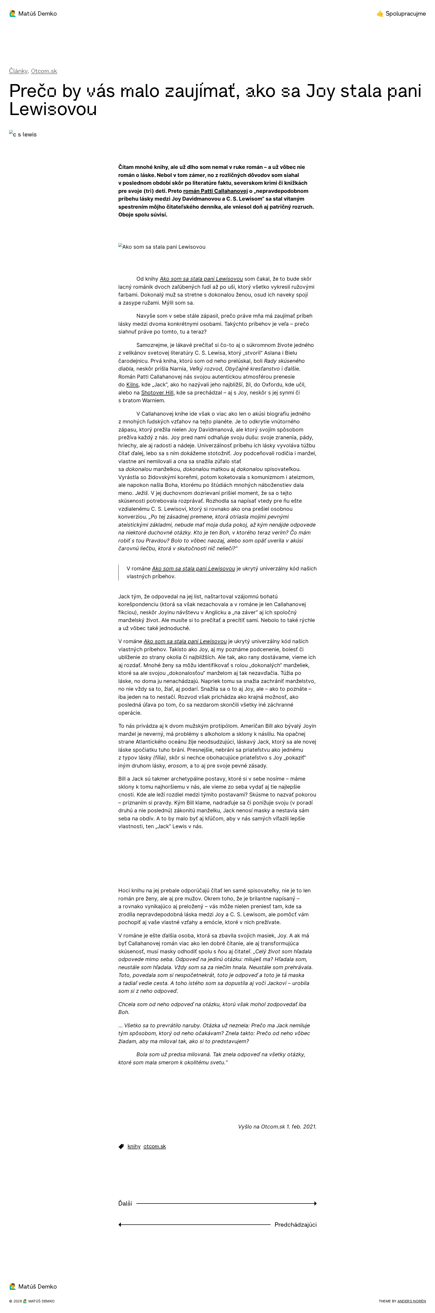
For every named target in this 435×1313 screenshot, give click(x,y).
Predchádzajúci (296, 1224)
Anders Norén (411, 1301)
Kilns (132, 384)
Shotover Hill (157, 392)
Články (18, 71)
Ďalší (125, 1203)
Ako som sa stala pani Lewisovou (201, 279)
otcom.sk (154, 1146)
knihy (134, 1146)
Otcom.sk (44, 71)
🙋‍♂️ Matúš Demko (33, 13)
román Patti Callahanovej (215, 191)
